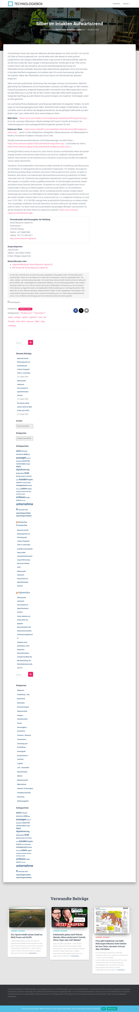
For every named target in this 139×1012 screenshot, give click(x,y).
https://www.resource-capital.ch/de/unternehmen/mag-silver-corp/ (36, 143)
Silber (37, 321)
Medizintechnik (22, 780)
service (28, 491)
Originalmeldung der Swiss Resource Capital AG (32, 264)
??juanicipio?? (39, 313)
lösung (23, 482)
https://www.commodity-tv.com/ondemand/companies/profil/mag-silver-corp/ (53, 118)
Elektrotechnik (22, 711)
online (24, 488)
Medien (19, 776)
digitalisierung (22, 469)
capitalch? (33, 317)
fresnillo (11, 321)
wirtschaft (21, 510)
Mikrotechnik (21, 784)
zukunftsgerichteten (24, 516)
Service (126, 4)
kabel (17, 480)
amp (26, 454)
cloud (24, 461)
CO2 (28, 461)
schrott (24, 491)
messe (29, 485)
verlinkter (12, 326)
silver (43, 321)
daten (24, 464)
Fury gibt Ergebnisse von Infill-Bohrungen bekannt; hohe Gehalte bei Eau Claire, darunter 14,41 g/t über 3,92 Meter (111, 945)
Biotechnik (21, 703)
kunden (23, 479)
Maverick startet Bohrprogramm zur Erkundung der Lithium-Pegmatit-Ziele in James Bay (23, 366)
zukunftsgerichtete (23, 513)
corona (19, 464)
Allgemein (20, 690)
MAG (23, 321)
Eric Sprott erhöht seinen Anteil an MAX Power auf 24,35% (24, 406)
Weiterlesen (112, 1009)
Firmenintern (21, 739)
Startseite (116, 4)
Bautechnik (21, 699)
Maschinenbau (22, 772)
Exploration (20, 473)
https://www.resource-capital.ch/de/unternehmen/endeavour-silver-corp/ (39, 147)
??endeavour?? (26, 313)
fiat (44, 317)
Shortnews (20, 797)
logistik (18, 482)
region (29, 489)
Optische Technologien (25, 788)
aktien (10, 317)
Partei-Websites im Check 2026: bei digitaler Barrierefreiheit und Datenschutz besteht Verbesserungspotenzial (25, 627)
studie (28, 497)
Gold (18, 321)
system (18, 500)
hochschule (28, 476)
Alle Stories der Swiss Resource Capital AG (30, 268)
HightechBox (24, 592)
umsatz (23, 500)
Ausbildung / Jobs (23, 694)
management (21, 485)
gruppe (22, 476)
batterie (29, 458)
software (21, 497)
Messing (18, 489)
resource (30, 321)
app (29, 454)
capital (25, 317)
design (28, 464)
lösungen (28, 482)
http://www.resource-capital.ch (23, 238)
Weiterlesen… (33, 953)
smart (23, 494)
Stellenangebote (23, 801)
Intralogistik (21, 751)
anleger (17, 317)
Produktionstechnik (24, 793)
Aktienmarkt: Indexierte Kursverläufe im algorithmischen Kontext (22, 388)
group (18, 476)
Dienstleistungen (23, 707)
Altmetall (24, 451)
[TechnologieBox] (25, 4)
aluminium (19, 454)
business (19, 461)
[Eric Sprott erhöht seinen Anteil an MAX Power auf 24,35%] (27, 917)
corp (40, 317)
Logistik (20, 763)
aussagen (21, 457)
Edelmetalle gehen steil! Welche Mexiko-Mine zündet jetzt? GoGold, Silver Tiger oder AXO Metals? (69, 937)
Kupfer (30, 479)
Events (19, 723)
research (19, 491)
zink (26, 510)
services (18, 494)
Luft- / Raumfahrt (23, 767)
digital (18, 467)
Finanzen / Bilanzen (25, 309)
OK (104, 1009)
